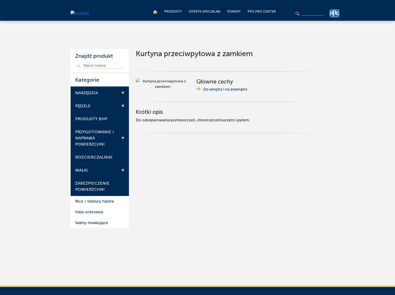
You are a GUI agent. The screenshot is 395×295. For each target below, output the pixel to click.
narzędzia (86, 92)
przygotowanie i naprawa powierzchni (94, 138)
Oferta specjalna (204, 11)
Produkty (173, 11)
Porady (234, 11)
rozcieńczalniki (93, 157)
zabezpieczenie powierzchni (92, 186)
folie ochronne (89, 211)
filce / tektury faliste (94, 201)
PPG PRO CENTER (262, 11)
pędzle (83, 105)
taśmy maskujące (91, 222)
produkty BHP (91, 118)
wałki (81, 170)
